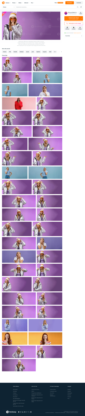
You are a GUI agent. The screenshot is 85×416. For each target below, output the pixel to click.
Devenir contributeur (52, 395)
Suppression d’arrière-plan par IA (18, 404)
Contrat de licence (35, 389)
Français (69, 396)
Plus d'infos (67, 35)
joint (33, 51)
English (69, 389)
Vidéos (19, 2)
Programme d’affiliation (36, 393)
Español (69, 391)
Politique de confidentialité (60, 412)
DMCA (33, 391)
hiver (55, 51)
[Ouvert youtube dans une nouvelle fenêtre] (30, 411)
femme (4, 51)
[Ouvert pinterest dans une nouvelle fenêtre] (24, 411)
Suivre (81, 13)
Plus (32, 2)
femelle (15, 51)
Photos (13, 2)
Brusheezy (15, 389)
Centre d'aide (53, 389)
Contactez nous (53, 391)
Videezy (14, 393)
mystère (38, 51)
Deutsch (69, 394)
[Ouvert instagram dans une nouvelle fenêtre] (20, 411)
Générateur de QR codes (18, 406)
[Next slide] (60, 51)
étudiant (21, 51)
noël (50, 51)
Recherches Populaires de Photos (37, 398)
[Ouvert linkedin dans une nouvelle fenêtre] (22, 411)
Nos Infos (52, 393)
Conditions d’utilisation (49, 412)
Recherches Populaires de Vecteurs (37, 395)
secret (27, 51)
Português (70, 393)
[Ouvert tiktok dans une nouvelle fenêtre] (26, 411)
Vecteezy (15, 391)
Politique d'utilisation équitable (72, 412)
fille (10, 51)
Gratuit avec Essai (74, 18)
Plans (56, 2)
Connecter (79, 2)
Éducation (15, 396)
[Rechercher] (77, 7)
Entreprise (15, 394)
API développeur (16, 398)
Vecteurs (7, 2)
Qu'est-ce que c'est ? (77, 32)
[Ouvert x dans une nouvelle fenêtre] (28, 411)
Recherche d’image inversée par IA (19, 401)
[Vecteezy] (3, 3)
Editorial (26, 2)
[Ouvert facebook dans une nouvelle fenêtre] (18, 411)
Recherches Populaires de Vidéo (37, 401)
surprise (44, 51)
